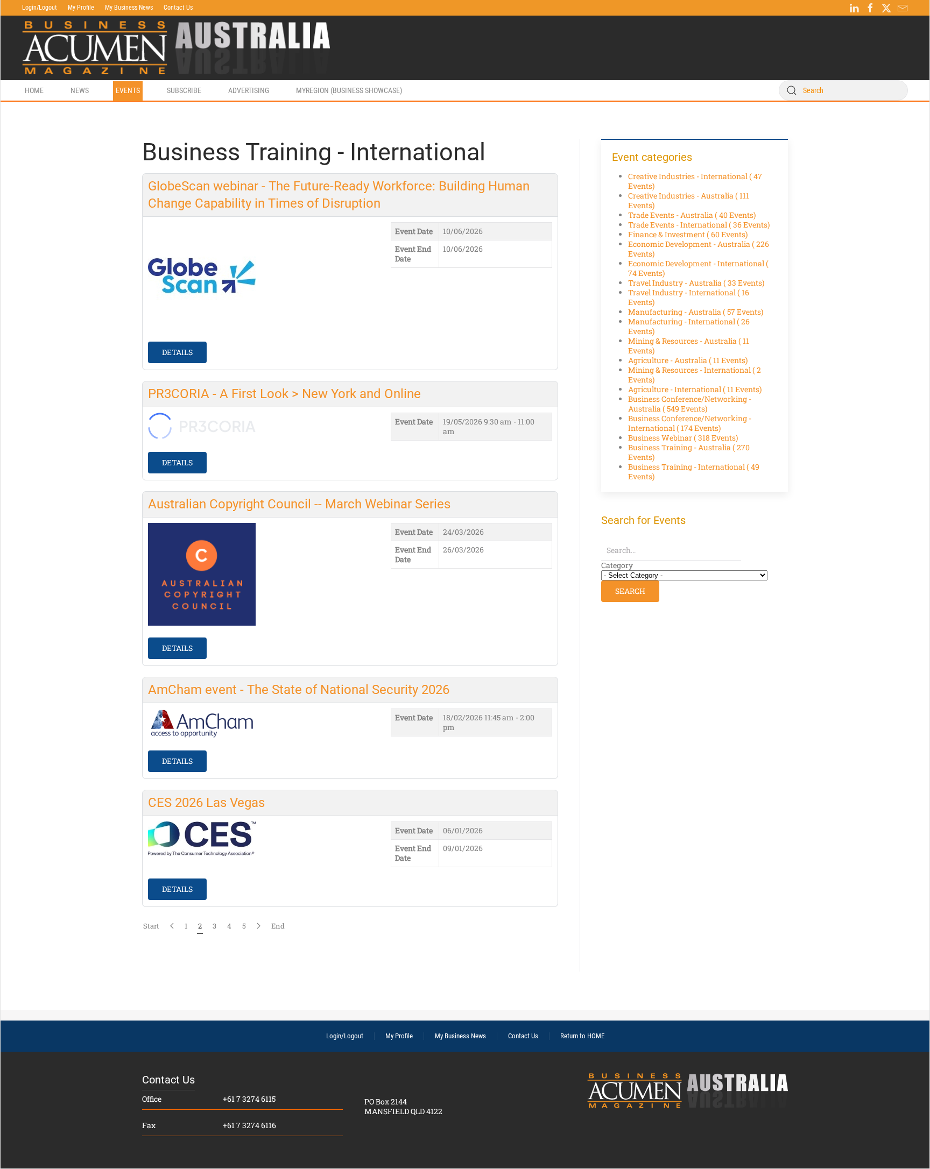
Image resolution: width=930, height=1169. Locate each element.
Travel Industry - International (688, 297)
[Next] (259, 926)
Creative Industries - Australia (688, 200)
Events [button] (128, 90)
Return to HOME (582, 1036)
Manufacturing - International (689, 326)
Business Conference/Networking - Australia (689, 404)
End (278, 926)
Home (34, 90)
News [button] (80, 90)
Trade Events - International (699, 224)
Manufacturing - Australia (695, 312)
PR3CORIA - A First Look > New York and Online (284, 393)
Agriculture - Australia (688, 360)
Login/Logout (39, 7)
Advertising (248, 90)
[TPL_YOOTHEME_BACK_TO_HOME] (176, 48)
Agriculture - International (695, 389)
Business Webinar (683, 438)
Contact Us (178, 7)
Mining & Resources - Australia (688, 346)
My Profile (81, 7)
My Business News (129, 7)
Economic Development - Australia (698, 249)
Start (151, 926)
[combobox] (843, 90)
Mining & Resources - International (694, 375)
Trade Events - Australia (692, 215)
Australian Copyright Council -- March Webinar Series (299, 504)
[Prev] (172, 926)
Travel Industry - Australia (696, 283)
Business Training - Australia (689, 452)
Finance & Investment (688, 234)
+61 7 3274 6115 (249, 1099)
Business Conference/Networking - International (689, 423)
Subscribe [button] (184, 90)
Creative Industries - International (695, 181)
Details (177, 352)
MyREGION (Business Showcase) (349, 90)
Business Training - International (693, 471)
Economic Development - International (698, 268)
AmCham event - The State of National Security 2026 (298, 689)
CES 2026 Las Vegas (206, 802)
